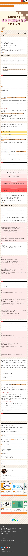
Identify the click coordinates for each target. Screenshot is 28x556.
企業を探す (14, 528)
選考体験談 (5, 531)
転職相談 (15, 531)
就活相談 (13, 531)
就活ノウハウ (2, 531)
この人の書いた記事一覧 (14, 495)
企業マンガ (18, 531)
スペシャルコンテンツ (9, 531)
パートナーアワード (12, 551)
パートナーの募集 (8, 551)
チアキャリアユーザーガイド (22, 531)
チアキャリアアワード (3, 551)
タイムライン (4, 529)
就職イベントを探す (21, 528)
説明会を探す (9, 528)
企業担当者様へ (5, 540)
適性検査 (9, 529)
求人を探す (4, 528)
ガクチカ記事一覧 (14, 513)
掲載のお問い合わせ (11, 540)
